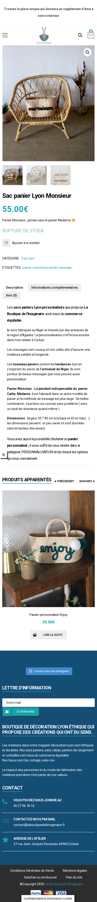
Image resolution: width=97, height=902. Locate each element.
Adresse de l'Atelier (30, 838)
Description (14, 287)
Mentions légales (75, 870)
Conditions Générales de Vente (32, 870)
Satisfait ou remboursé (40, 877)
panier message (60, 267)
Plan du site (74, 877)
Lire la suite (52, 634)
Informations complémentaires (54, 287)
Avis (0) (11, 295)
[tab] (14, 287)
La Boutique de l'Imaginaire (64, 884)
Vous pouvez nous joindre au (38, 800)
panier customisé (35, 267)
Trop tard (27, 258)
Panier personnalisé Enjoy (48, 615)
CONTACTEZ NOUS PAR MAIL (34, 819)
